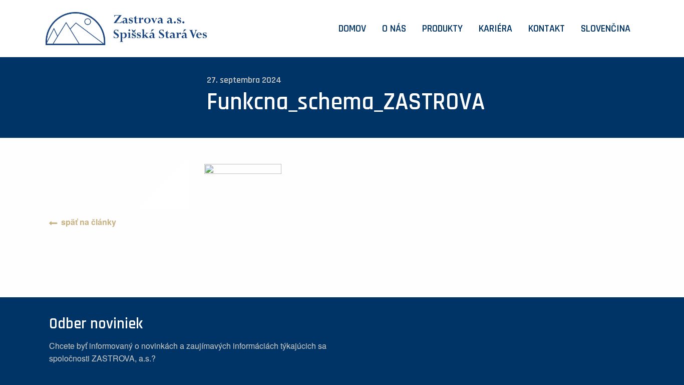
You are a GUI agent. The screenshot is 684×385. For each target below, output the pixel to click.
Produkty (442, 28)
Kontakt (546, 28)
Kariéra (495, 28)
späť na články (88, 222)
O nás (394, 28)
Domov (352, 28)
